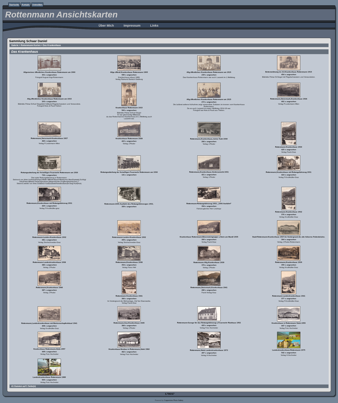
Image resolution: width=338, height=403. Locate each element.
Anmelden (37, 5)
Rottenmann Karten (30, 45)
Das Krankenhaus (52, 45)
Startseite (14, 5)
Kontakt (26, 5)
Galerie (14, 45)
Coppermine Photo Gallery (173, 400)
